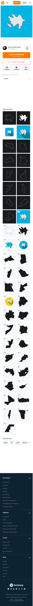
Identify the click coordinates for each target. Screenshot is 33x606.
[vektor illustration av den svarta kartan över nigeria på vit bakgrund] (9, 527)
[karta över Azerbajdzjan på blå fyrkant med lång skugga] (9, 146)
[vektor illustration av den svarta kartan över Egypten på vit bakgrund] (9, 456)
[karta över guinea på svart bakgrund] (9, 174)
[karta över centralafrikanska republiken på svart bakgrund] (9, 202)
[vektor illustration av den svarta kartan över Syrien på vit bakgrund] (9, 598)
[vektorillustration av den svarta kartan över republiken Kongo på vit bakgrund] (9, 569)
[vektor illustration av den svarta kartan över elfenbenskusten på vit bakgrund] (9, 555)
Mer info (6, 78)
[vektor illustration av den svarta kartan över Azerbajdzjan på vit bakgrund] (9, 358)
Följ (27, 49)
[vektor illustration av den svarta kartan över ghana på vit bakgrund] (9, 414)
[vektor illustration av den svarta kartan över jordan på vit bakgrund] (9, 471)
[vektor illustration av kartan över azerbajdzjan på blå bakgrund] (9, 329)
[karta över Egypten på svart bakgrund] (9, 188)
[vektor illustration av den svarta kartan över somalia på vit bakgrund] (9, 541)
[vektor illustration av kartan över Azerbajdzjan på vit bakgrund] (9, 344)
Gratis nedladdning (16, 55)
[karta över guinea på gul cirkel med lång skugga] (9, 485)
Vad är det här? (15, 74)
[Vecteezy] (2, 2)
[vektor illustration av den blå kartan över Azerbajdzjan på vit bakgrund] (9, 372)
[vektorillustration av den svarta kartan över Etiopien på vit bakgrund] (9, 584)
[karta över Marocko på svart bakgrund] (9, 301)
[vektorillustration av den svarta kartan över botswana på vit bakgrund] (9, 499)
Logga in (24, 2)
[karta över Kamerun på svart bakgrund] (9, 245)
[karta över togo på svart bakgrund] (9, 273)
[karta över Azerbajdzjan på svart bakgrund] (9, 118)
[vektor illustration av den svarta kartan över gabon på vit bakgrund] (9, 513)
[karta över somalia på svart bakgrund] (9, 259)
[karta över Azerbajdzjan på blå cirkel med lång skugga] (9, 386)
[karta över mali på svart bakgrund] (9, 315)
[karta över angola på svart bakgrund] (9, 216)
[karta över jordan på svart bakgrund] (9, 231)
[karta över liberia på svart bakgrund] (9, 287)
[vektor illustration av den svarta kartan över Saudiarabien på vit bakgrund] (9, 442)
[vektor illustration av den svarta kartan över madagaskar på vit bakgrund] (9, 428)
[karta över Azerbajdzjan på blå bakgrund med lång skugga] (9, 160)
